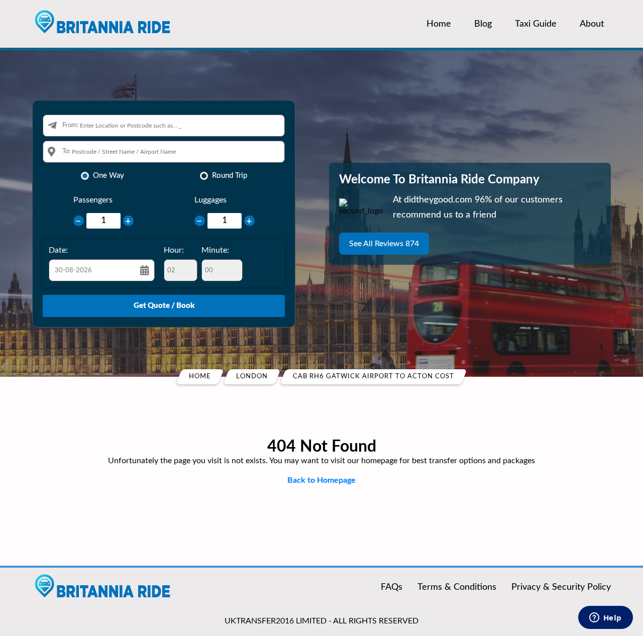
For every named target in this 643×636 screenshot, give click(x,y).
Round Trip (229, 175)
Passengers (93, 200)
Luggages (210, 200)
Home (438, 24)
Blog (483, 24)
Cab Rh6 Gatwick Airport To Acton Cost (373, 376)
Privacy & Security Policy (561, 587)
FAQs (391, 587)
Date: (58, 250)
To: (66, 151)
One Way (108, 175)
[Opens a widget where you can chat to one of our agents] (605, 618)
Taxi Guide (536, 24)
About (592, 24)
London (252, 376)
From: (70, 125)
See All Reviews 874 (384, 244)
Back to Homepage (321, 480)
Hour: (174, 250)
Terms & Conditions (456, 587)
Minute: (215, 250)
